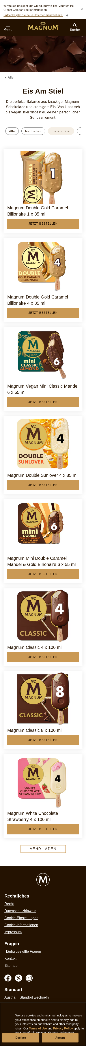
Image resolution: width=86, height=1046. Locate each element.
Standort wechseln (34, 997)
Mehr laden (43, 849)
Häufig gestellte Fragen (22, 951)
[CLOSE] (81, 9)
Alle (12, 131)
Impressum (13, 932)
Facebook (7, 978)
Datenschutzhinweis (20, 911)
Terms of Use (38, 1028)
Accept (60, 1037)
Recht (9, 904)
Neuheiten (33, 131)
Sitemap (10, 965)
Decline (20, 1037)
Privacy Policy (63, 1028)
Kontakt (10, 958)
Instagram (29, 978)
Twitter (18, 978)
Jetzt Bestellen (43, 223)
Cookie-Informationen (21, 925)
